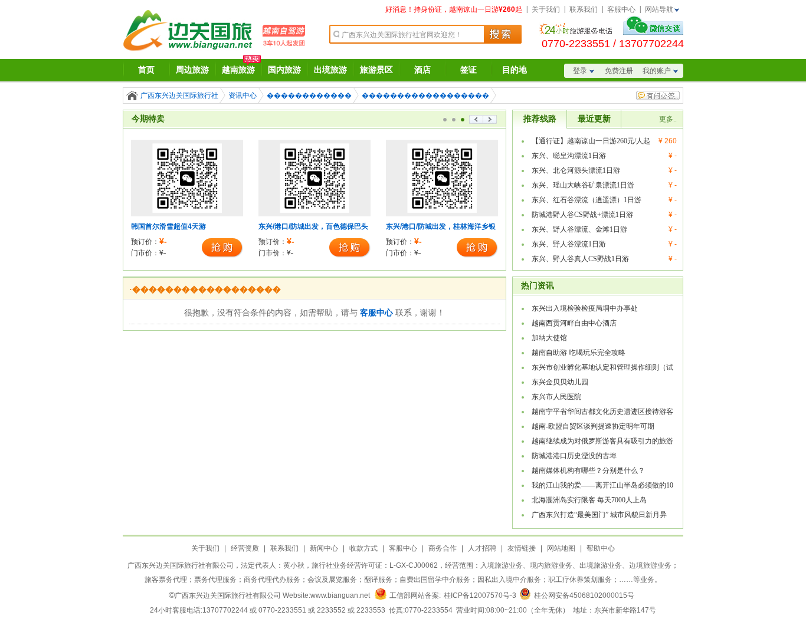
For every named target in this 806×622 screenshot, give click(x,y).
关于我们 (546, 9)
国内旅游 (284, 69)
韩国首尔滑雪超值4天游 (168, 226)
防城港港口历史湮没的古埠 (574, 456)
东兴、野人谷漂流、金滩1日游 (579, 229)
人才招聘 (482, 548)
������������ (309, 95)
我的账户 (657, 71)
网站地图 (561, 548)
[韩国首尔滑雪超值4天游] (187, 214)
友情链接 (521, 548)
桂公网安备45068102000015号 (584, 595)
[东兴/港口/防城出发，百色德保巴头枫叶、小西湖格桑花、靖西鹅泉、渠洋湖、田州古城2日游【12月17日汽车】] (314, 214)
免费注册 (619, 71)
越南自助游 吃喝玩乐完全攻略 (578, 352)
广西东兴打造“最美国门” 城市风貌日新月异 (599, 515)
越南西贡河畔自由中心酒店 (574, 323)
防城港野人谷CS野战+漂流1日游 (582, 214)
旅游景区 (376, 69)
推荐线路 (539, 118)
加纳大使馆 (549, 338)
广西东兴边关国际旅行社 (179, 95)
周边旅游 (192, 69)
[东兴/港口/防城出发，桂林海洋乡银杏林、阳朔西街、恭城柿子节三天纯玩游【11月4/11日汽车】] (442, 214)
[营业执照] (380, 595)
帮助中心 (601, 548)
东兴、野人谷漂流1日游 (569, 244)
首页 (146, 69)
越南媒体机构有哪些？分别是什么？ (588, 470)
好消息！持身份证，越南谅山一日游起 (453, 9)
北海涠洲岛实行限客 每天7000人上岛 (589, 500)
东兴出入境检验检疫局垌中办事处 (585, 308)
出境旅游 (330, 69)
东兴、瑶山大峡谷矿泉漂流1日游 (583, 185)
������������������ (425, 95)
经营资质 (245, 548)
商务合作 (442, 548)
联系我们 (583, 9)
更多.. (668, 119)
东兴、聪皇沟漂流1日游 (569, 156)
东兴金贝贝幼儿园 (560, 382)
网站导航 (659, 9)
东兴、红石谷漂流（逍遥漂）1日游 (586, 200)
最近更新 (594, 118)
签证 (468, 69)
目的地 (514, 69)
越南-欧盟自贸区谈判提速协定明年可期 (593, 426)
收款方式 (363, 548)
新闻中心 (324, 548)
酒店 (422, 69)
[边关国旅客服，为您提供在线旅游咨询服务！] (653, 31)
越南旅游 (238, 69)
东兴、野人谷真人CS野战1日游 (580, 259)
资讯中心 (242, 95)
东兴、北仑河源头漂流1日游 (576, 170)
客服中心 (621, 9)
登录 (580, 71)
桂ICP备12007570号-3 (480, 595)
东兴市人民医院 (556, 397)
